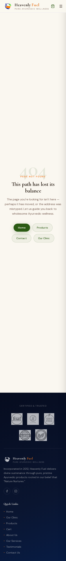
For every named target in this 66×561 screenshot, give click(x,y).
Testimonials (13, 546)
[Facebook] (7, 491)
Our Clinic (44, 238)
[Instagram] (15, 491)
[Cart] (52, 6)
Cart (9, 529)
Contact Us (13, 552)
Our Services (13, 541)
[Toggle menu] (61, 6)
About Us (11, 535)
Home (22, 227)
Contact (21, 238)
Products (42, 227)
